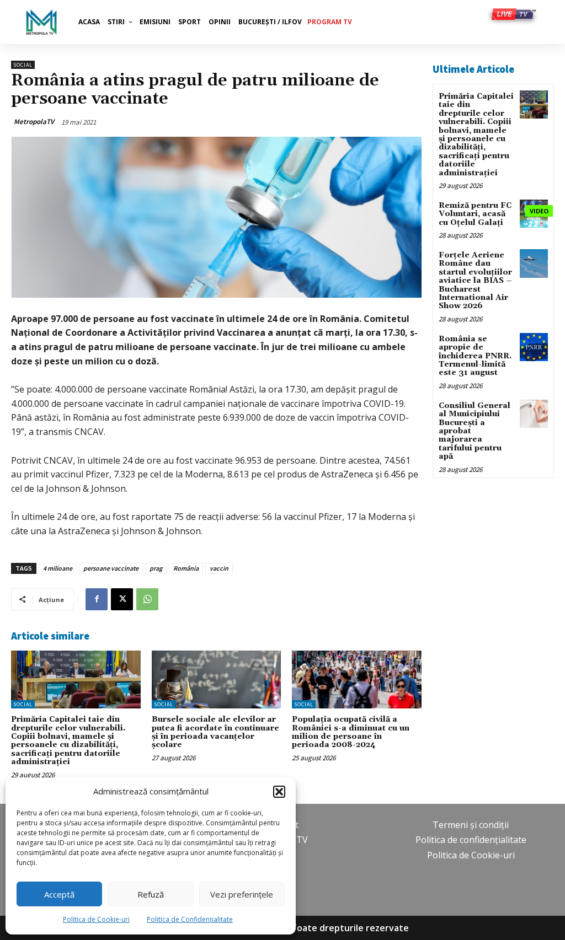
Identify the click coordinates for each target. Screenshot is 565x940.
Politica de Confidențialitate (190, 919)
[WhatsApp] (147, 599)
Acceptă (59, 894)
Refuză (150, 894)
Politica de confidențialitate (470, 840)
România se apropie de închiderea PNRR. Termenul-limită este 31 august (475, 356)
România (186, 568)
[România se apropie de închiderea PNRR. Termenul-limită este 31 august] (534, 347)
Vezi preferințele (241, 894)
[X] (122, 599)
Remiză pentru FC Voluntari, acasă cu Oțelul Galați (475, 214)
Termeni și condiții (471, 825)
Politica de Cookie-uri (96, 919)
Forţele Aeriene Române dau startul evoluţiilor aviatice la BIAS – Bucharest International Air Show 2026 (475, 280)
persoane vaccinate (110, 568)
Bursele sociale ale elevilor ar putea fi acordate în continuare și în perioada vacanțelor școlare (215, 732)
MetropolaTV (34, 121)
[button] (279, 791)
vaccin (219, 568)
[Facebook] (97, 599)
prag (156, 568)
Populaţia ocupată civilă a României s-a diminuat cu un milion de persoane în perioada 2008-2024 (350, 732)
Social (23, 64)
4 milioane (57, 568)
